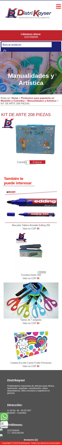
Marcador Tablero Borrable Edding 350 (31, 225)
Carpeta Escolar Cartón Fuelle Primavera (31, 363)
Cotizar (37, 162)
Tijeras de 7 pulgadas (31, 320)
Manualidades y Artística (41, 100)
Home (15, 98)
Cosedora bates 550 (31, 275)
